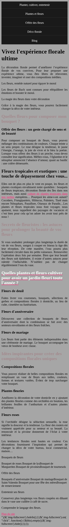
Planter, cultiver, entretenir (35, 4)
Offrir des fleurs (34, 22)
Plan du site (8, 513)
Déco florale (34, 31)
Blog (34, 40)
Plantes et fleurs (34, 13)
